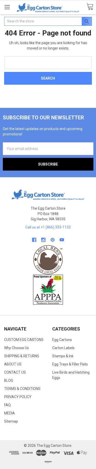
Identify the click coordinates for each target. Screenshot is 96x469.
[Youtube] (62, 240)
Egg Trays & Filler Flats (70, 364)
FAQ (7, 405)
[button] (48, 260)
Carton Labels (63, 348)
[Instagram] (43, 240)
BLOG (8, 380)
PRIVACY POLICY (17, 397)
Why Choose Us (16, 348)
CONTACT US (15, 372)
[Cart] (90, 7)
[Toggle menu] (7, 7)
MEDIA (9, 413)
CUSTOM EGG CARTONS (24, 340)
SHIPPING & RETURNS (21, 356)
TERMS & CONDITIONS (22, 389)
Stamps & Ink (62, 356)
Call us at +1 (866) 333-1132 (48, 227)
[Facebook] (34, 240)
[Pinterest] (53, 240)
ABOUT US (13, 364)
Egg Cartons (62, 340)
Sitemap (11, 421)
